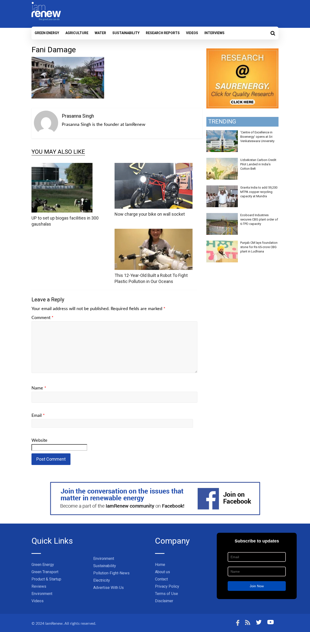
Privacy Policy (167, 586)
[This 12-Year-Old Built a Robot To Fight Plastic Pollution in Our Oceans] (154, 231)
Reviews (38, 586)
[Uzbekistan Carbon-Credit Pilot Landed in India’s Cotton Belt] (222, 160)
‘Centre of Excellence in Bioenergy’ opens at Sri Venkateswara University (257, 136)
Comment (42, 318)
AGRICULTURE (76, 33)
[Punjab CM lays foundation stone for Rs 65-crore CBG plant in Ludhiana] (222, 243)
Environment (41, 593)
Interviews (214, 33)
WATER (100, 33)
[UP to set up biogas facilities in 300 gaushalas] (62, 166)
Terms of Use (166, 593)
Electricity (101, 580)
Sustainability (126, 33)
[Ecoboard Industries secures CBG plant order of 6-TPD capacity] (222, 216)
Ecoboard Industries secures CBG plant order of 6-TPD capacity (259, 219)
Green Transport (44, 572)
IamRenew (54, 623)
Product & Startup (46, 579)
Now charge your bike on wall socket (150, 214)
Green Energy (47, 33)
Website (39, 440)
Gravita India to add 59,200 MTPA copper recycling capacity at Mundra (258, 192)
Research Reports (163, 33)
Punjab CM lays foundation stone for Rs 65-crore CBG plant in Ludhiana (259, 247)
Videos (192, 33)
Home (160, 564)
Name (38, 388)
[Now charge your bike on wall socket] (154, 166)
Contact (161, 579)
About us (162, 572)
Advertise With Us (108, 587)
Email (38, 415)
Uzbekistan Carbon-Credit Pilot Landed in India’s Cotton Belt (258, 164)
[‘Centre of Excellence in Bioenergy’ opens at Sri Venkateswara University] (222, 133)
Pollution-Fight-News (111, 573)
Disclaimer (164, 601)
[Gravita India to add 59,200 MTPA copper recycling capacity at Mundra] (222, 188)
